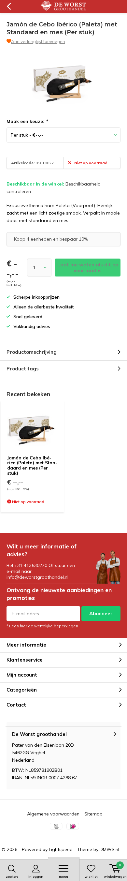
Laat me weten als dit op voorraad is (87, 267)
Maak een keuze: (27, 121)
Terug (8, 6)
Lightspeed (61, 849)
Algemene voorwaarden (53, 814)
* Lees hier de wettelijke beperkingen (42, 625)
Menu (63, 876)
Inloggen (35, 876)
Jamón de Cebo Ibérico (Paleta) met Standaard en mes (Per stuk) (32, 465)
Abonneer (101, 613)
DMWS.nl (109, 849)
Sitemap (93, 814)
